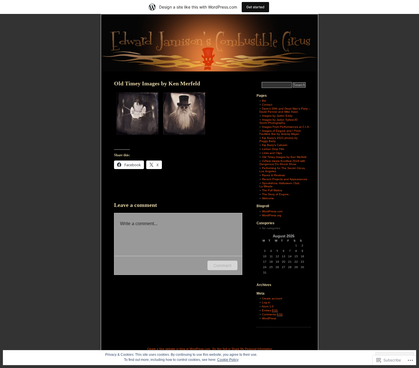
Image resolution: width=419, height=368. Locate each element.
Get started (255, 7)
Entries (270, 310)
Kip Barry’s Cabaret (274, 145)
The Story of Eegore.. (276, 194)
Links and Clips (272, 153)
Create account (272, 298)
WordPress (269, 318)
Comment (222, 265)
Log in (266, 302)
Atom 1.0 (268, 306)
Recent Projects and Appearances (284, 179)
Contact (267, 104)
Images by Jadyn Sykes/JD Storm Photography (278, 121)
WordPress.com (272, 211)
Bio (264, 100)
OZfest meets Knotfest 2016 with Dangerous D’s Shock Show (282, 162)
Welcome (268, 198)
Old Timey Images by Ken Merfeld (284, 157)
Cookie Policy (228, 360)
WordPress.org (271, 215)
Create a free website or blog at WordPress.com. (179, 348)
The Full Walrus (272, 190)
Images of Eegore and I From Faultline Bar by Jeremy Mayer (280, 132)
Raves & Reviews (273, 175)
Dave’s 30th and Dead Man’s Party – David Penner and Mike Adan (284, 110)
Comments (272, 314)
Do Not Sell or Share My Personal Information (242, 348)
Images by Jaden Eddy (277, 115)
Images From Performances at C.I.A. (286, 126)
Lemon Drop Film (273, 149)
